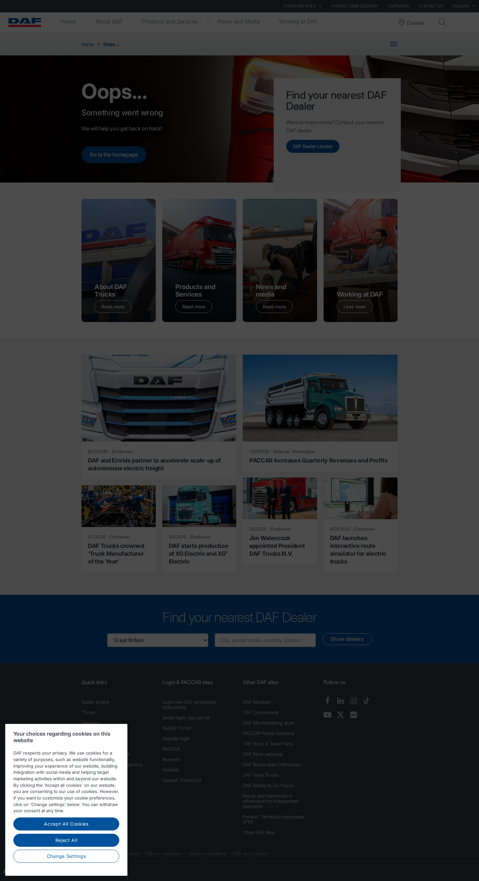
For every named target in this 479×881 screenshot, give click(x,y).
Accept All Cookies (66, 824)
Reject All (66, 840)
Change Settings (66, 856)
